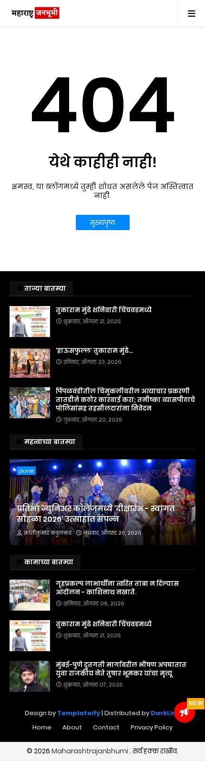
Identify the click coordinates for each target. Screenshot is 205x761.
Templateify (78, 713)
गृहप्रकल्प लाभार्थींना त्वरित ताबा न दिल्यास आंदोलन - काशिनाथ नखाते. (117, 588)
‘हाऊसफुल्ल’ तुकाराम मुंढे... (94, 351)
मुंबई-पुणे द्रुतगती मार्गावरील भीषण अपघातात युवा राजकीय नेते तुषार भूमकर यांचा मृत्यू (121, 669)
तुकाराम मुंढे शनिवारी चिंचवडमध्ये (104, 310)
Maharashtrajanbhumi (90, 751)
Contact (106, 727)
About (72, 727)
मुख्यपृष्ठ (102, 222)
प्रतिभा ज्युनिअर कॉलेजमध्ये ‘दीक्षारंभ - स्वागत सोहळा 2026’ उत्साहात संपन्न (96, 514)
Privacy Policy (152, 727)
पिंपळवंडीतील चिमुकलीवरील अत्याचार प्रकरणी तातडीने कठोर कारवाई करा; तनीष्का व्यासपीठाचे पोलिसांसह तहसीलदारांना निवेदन (125, 400)
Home (41, 727)
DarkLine (166, 713)
